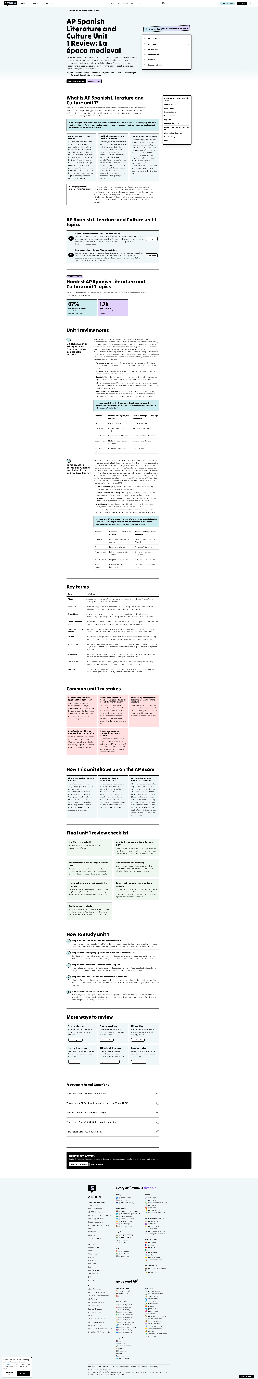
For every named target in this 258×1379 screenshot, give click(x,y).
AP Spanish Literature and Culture (80, 11)
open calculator (139, 1062)
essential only (9, 1373)
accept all (23, 1373)
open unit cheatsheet (109, 1062)
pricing (48, 3)
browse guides (75, 1040)
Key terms (152, 60)
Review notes (153, 54)
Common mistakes (155, 65)
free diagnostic (228, 3)
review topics (94, 81)
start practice (106, 1040)
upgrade (242, 3)
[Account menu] (250, 3)
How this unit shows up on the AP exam (176, 128)
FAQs (166, 141)
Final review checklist (173, 133)
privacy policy (7, 1364)
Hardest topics (154, 49)
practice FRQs (138, 1040)
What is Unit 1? (154, 39)
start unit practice (76, 81)
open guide (151, 239)
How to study (169, 137)
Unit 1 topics (153, 44)
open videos (74, 1062)
